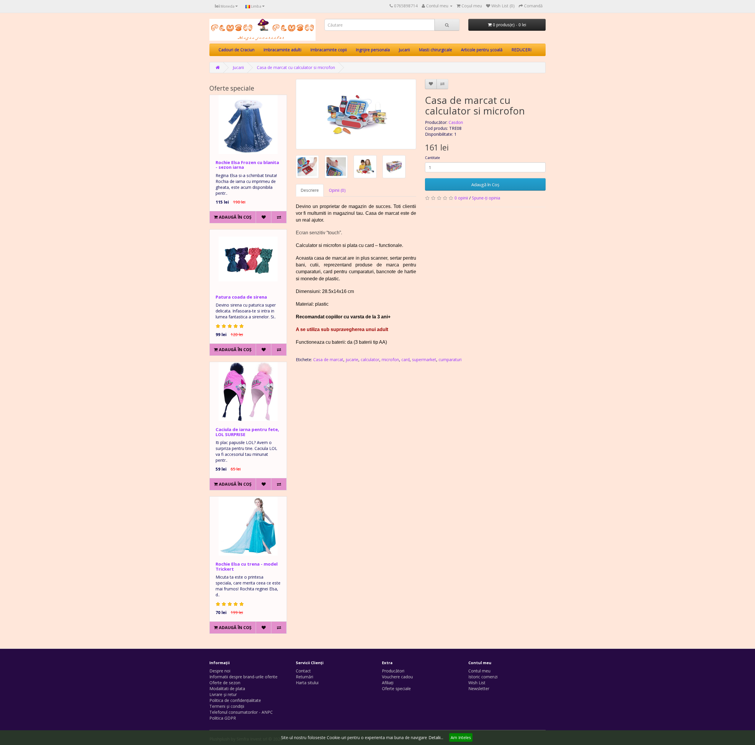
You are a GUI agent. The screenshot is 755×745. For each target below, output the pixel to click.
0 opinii (461, 198)
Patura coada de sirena (241, 297)
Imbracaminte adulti (282, 50)
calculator (370, 359)
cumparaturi (450, 359)
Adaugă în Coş (485, 184)
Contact (303, 671)
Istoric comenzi (483, 676)
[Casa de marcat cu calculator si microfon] (356, 114)
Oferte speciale (396, 688)
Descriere (310, 190)
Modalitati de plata (227, 688)
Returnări (304, 676)
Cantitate (432, 157)
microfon (390, 359)
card (405, 359)
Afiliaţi (387, 682)
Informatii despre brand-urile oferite (243, 676)
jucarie (352, 359)
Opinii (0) (337, 190)
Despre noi (219, 671)
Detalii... (436, 737)
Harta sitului (307, 682)
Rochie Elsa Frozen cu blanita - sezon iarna (247, 164)
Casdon (456, 122)
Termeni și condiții (226, 706)
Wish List (476, 682)
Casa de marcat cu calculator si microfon (296, 67)
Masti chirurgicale (435, 50)
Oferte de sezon (224, 682)
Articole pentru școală (482, 50)
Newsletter (478, 688)
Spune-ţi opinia (486, 198)
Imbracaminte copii (328, 50)
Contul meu (479, 671)
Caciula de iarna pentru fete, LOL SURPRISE (247, 431)
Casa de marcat (328, 359)
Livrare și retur (223, 694)
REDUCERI (521, 50)
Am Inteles (461, 737)
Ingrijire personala (373, 50)
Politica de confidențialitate (235, 700)
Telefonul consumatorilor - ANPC (241, 712)
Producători (393, 671)
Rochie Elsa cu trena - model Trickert (247, 566)
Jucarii (404, 50)
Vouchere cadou (397, 676)
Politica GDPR (222, 718)
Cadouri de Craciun (237, 50)
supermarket (424, 359)
